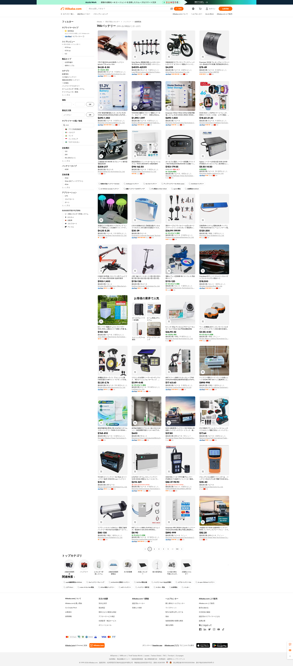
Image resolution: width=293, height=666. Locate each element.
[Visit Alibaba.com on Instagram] (214, 629)
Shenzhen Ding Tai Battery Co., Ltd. (211, 235)
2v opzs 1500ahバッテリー (206, 582)
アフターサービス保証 (107, 616)
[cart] (200, 9)
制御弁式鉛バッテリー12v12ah (110, 184)
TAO (164, 655)
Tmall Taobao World (135, 655)
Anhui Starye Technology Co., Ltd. (177, 72)
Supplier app (157, 645)
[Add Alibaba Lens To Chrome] (97, 645)
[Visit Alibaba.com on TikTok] (223, 629)
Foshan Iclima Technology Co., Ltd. (144, 171)
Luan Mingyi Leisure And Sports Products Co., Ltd (146, 72)
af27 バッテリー (126, 587)
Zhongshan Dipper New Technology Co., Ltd (180, 438)
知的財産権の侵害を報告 (174, 621)
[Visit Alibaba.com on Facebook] (200, 629)
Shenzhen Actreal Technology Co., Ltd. (179, 338)
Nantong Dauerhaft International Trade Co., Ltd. (214, 438)
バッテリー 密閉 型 (143, 587)
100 (177, 549)
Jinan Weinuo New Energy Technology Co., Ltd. (113, 337)
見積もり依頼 (137, 608)
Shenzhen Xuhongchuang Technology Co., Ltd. (180, 123)
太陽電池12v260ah (193, 189)
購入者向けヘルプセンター (175, 603)
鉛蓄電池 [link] (138, 22)
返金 (167, 616)
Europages (180, 655)
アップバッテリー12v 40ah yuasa (174, 184)
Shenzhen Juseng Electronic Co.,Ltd (178, 387)
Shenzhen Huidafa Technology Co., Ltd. (111, 74)
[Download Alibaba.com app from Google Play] (220, 645)
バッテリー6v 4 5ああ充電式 (162, 582)
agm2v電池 (176, 189)
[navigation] (78, 285)
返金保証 (102, 608)
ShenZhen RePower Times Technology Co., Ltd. (180, 176)
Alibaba (99, 22)
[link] (290, 644)
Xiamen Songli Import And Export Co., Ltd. (112, 487)
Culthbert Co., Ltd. (138, 389)
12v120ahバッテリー (197, 184)
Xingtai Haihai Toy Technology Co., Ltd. (111, 171)
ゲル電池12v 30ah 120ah (159, 189)
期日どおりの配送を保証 (107, 612)
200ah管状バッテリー (107, 587)
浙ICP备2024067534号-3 (205, 662)
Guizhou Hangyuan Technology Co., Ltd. (146, 286)
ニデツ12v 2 (69, 587)
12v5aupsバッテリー (132, 184)
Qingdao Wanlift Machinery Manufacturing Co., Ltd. (113, 286)
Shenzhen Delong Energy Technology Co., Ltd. (146, 489)
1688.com (122, 655)
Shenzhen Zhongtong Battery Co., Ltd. (111, 123)
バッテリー (127, 22)
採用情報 (68, 616)
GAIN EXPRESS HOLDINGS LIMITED (178, 489)
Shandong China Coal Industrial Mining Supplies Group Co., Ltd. (146, 438)
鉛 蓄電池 (174, 587)
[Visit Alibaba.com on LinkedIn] (204, 629)
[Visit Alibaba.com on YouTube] (218, 629)
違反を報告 (169, 625)
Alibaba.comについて (73, 598)
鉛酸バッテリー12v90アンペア (135, 189)
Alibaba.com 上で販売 (206, 603)
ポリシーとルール (105, 625)
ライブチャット (171, 608)
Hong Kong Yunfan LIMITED (209, 72)
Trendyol (171, 655)
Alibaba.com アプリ (172, 645)
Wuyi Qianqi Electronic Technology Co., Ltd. (180, 288)
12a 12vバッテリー (151, 184)
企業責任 (68, 612)
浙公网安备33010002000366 (184, 662)
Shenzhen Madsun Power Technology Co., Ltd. (113, 438)
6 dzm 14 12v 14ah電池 (87, 587)
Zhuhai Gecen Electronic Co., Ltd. (211, 487)
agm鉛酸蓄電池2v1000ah (74, 582)
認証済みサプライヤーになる (209, 616)
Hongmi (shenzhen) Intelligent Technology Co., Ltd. (214, 123)
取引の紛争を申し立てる (174, 612)
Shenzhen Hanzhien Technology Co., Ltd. (112, 235)
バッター (186, 587)
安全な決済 (103, 603)
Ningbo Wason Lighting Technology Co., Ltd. (214, 338)
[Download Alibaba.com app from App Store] (203, 645)
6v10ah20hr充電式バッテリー (120, 582)
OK (90, 104)
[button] (171, 8)
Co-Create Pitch (71, 608)
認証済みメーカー (138, 603)
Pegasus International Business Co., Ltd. (179, 237)
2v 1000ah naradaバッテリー (110, 189)
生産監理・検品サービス (107, 621)
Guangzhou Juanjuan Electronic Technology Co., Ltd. (146, 235)
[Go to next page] (182, 549)
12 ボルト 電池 (160, 587)
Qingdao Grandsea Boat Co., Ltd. (210, 286)
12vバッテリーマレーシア (96, 582)
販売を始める (204, 608)
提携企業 (202, 621)
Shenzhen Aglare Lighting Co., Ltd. (211, 173)
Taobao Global (156, 655)
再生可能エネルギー (112, 22)
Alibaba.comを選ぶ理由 (73, 603)
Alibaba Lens (70, 645)
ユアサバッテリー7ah (184, 582)
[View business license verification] (167, 662)
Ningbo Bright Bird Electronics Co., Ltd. (111, 387)
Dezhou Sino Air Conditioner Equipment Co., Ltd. (214, 387)
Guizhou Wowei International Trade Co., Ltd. (146, 123)
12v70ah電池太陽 (141, 582)
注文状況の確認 (204, 612)
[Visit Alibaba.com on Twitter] (209, 629)
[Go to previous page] (145, 549)
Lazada (146, 655)
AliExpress (114, 655)
